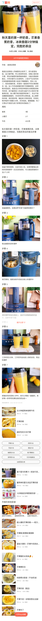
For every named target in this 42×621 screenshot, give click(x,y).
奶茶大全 (31, 443)
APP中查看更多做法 (21, 58)
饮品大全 (11, 448)
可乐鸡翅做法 (31, 457)
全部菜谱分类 (21, 462)
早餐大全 (11, 443)
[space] (6, 2)
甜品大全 (31, 448)
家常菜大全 (11, 457)
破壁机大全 (11, 452)
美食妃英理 (11, 65)
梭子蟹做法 (30, 452)
